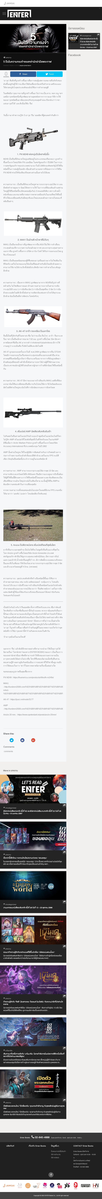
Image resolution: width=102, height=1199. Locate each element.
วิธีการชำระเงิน (56, 1154)
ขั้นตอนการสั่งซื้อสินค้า (58, 1151)
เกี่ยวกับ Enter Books (37, 1146)
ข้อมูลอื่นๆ (55, 1146)
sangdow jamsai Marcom (25, 65)
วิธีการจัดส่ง (55, 1157)
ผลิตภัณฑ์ (10, 1146)
